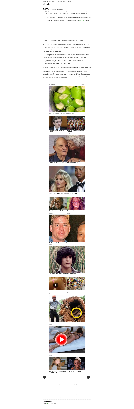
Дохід (48, 377)
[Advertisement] (67, 31)
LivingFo (47, 4)
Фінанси (44, 1)
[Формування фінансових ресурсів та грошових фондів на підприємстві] (67, 389)
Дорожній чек (83, 377)
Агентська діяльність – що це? (49, 394)
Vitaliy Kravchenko (60, 9)
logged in (48, 403)
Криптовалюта (59, 1)
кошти (62, 19)
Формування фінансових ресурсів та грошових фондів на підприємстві (66, 396)
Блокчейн (53, 1)
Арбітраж (49, 1)
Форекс (69, 1)
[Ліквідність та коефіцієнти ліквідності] (83, 389)
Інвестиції (65, 1)
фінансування (81, 20)
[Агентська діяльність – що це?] (50, 389)
